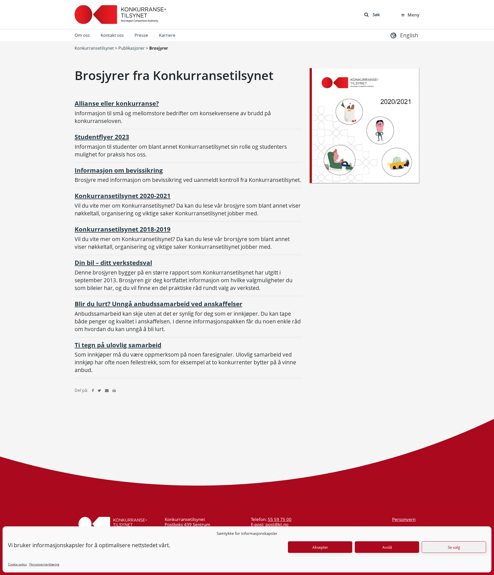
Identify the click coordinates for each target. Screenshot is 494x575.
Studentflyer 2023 (102, 136)
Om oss (82, 35)
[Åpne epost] (107, 390)
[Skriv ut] (114, 390)
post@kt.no (277, 524)
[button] (403, 35)
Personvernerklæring (44, 564)
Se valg (454, 547)
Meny (413, 15)
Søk (376, 14)
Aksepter (320, 547)
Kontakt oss (112, 35)
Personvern (404, 519)
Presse (141, 35)
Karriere (167, 35)
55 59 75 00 (280, 519)
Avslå (387, 547)
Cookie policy (17, 564)
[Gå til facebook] (93, 390)
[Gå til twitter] (99, 390)
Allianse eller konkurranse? (117, 103)
